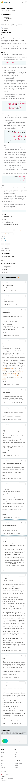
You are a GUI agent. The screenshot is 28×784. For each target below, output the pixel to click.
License (16, 765)
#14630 (5, 389)
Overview (6, 20)
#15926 (5, 683)
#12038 (5, 296)
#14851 (5, 408)
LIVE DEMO (6, 17)
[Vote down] (9, 230)
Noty (5, 219)
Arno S (5, 570)
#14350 (5, 341)
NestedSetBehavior (8, 216)
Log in (5, 741)
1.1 (6, 236)
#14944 (5, 425)
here (11, 57)
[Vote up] (6, 230)
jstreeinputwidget (7, 266)
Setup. (5, 21)
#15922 (5, 538)
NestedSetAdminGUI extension (18, 40)
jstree (3, 243)
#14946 (5, 484)
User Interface (7, 240)
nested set (7, 243)
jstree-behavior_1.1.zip (9, 256)
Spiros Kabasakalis (9, 24)
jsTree (5, 214)
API (1, 754)
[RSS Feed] (20, 760)
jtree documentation (21, 187)
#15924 (5, 575)
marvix (5, 384)
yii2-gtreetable (7, 271)
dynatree (5, 269)
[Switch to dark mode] (23, 3)
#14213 (5, 309)
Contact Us (17, 767)
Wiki (2, 756)
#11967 (5, 282)
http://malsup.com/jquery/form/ (11, 224)
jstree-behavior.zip (8, 258)
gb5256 (6, 335)
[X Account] (15, 760)
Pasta (5, 290)
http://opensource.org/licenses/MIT (9, 25)
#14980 (5, 522)
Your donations (5, 774)
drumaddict (10, 246)
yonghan (6, 304)
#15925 (5, 655)
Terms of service (18, 763)
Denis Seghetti (7, 533)
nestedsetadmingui (8, 267)
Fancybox (6, 217)
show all (3, 260)
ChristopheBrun (7, 402)
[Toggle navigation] (26, 2)
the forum (19, 733)
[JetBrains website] (3, 776)
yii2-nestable (6, 272)
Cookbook (3, 767)
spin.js (5, 225)
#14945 (5, 460)
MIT (5, 238)
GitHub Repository (8, 18)
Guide (2, 752)
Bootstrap (6, 221)
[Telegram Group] (17, 760)
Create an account (14, 741)
